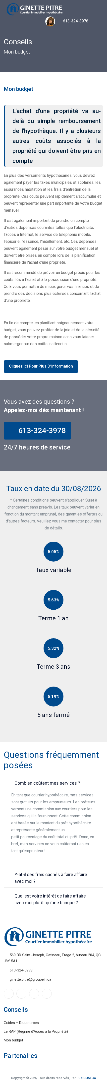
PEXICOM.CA (86, 1078)
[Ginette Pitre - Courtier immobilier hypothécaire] (34, 9)
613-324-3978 (75, 21)
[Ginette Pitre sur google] (34, 994)
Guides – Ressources (21, 1023)
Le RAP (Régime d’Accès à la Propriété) (36, 1031)
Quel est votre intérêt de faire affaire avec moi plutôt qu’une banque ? (50, 899)
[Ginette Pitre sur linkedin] (21, 994)
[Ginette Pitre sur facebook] (9, 994)
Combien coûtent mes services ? (47, 783)
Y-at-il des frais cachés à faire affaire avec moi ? (50, 878)
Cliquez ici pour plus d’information (41, 366)
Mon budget (13, 1040)
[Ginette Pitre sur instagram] (47, 994)
